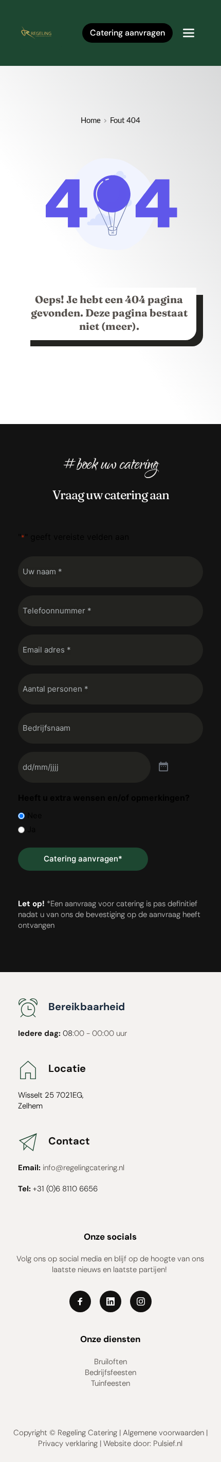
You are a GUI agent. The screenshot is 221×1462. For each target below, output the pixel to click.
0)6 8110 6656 (74, 1189)
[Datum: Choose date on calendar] (163, 767)
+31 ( (40, 1189)
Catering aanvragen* (83, 859)
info (49, 1167)
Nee (34, 815)
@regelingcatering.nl (90, 1167)
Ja (31, 829)
